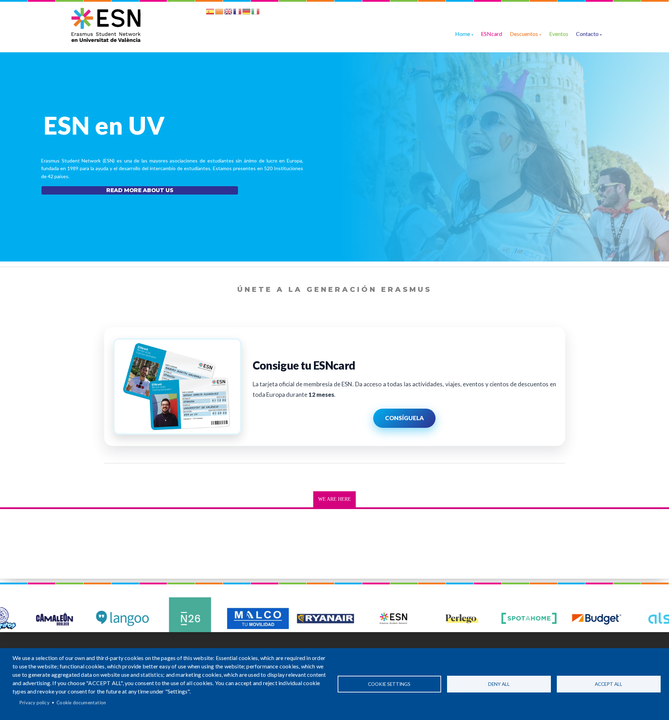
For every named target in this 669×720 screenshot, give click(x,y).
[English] (228, 12)
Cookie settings (389, 684)
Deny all (499, 684)
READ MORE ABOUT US (140, 190)
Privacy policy (34, 702)
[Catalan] (219, 12)
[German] (246, 12)
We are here (334, 499)
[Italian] (255, 12)
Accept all (608, 684)
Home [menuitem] (462, 33)
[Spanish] (210, 12)
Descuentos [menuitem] (524, 33)
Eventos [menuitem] (558, 33)
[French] (237, 12)
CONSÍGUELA (404, 418)
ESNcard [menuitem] (491, 33)
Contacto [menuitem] (587, 33)
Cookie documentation (81, 702)
